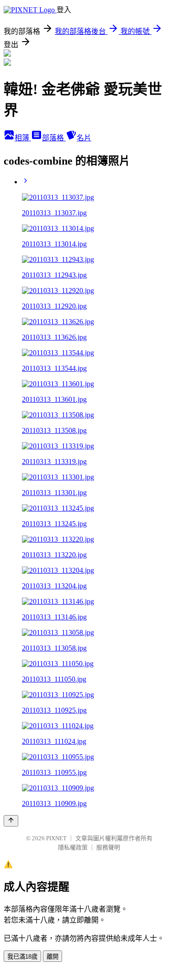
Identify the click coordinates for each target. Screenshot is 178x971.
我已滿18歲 (22, 956)
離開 (52, 956)
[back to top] (11, 821)
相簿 (23, 138)
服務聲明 (108, 847)
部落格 (54, 138)
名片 (84, 138)
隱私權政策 (73, 847)
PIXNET (56, 838)
